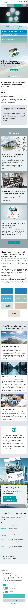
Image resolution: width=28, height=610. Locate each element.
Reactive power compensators (7, 306)
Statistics (11, 591)
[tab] (9, 76)
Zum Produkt (14, 70)
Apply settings (14, 600)
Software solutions (7, 298)
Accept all (14, 596)
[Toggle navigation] (24, 5)
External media (12, 588)
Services (14, 313)
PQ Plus (6, 2)
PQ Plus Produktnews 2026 (10, 500)
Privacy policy (14, 603)
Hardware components (7, 291)
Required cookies (12, 585)
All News (14, 242)
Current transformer (20, 298)
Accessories (20, 306)
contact (14, 450)
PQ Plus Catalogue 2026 (9, 497)
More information (14, 606)
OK (3, 5)
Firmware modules (21, 291)
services (14, 278)
